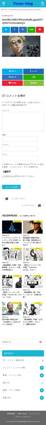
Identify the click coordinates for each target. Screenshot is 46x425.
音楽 (7, 397)
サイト (4, 154)
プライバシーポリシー (23, 416)
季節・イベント (12, 375)
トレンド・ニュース (14, 367)
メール (5, 145)
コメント (5, 110)
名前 (4, 135)
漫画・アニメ (11, 390)
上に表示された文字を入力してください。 (19, 176)
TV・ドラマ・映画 (13, 360)
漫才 (6, 382)
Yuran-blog (23, 3)
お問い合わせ (22, 413)
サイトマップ (34, 413)
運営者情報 (11, 413)
